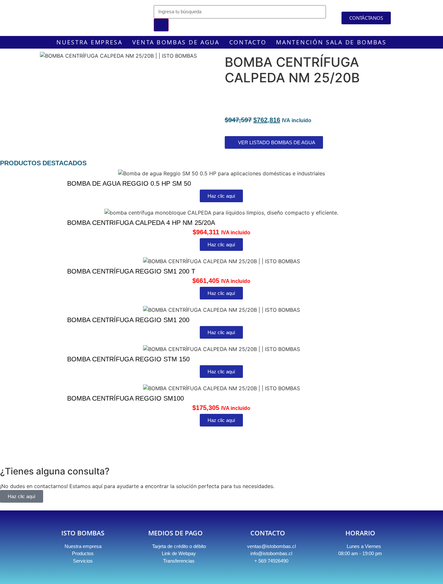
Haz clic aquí (21, 496)
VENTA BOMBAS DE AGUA (176, 42)
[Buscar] (161, 25)
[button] (221, 434)
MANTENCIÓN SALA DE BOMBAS (331, 42)
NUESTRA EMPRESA (89, 42)
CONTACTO (248, 42)
